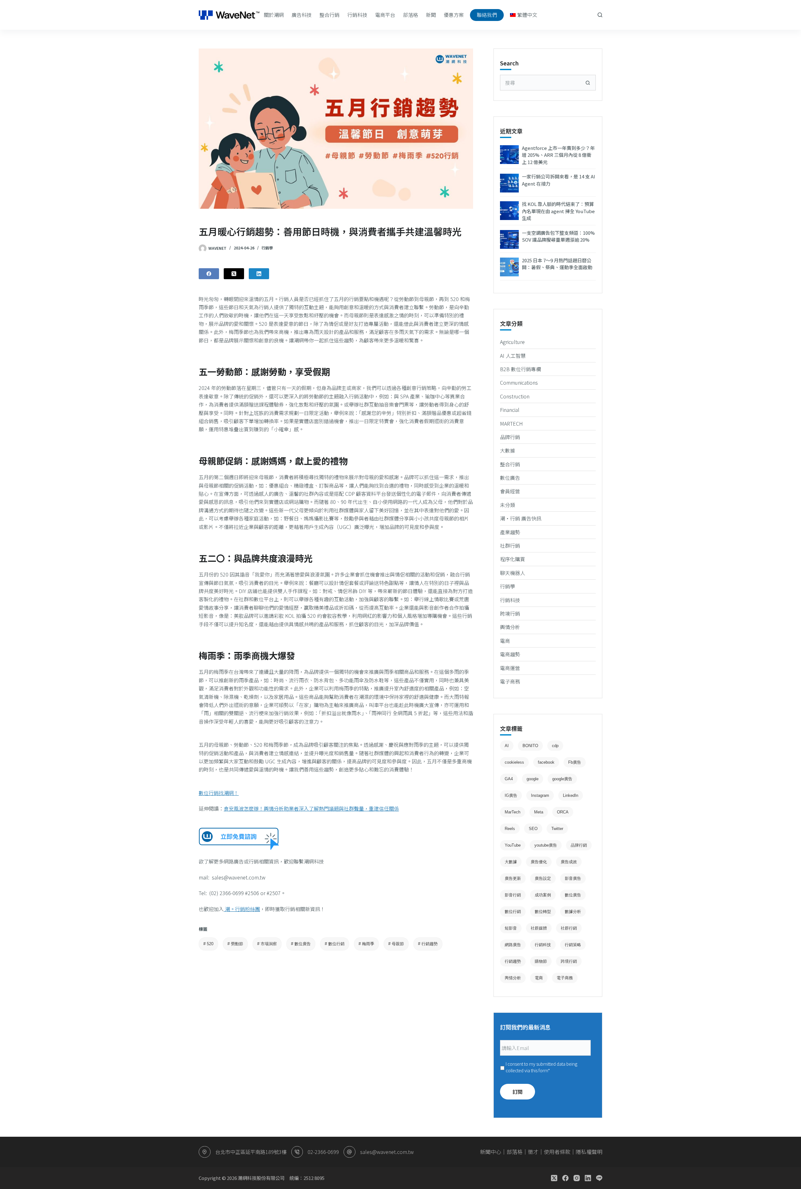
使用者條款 (557, 1152)
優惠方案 (454, 14)
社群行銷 (510, 545)
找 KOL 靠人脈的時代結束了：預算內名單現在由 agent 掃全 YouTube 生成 (558, 211)
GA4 (509, 778)
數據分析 (573, 911)
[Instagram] (577, 1178)
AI (507, 745)
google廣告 (562, 778)
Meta (538, 812)
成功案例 (543, 895)
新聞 (431, 14)
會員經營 (510, 491)
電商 (505, 640)
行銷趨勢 (428, 943)
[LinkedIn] (259, 273)
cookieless (514, 762)
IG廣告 (511, 795)
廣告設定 (543, 878)
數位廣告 (301, 943)
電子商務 (510, 681)
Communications (519, 382)
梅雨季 (366, 943)
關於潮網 (274, 14)
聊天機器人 (512, 573)
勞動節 (235, 943)
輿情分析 (510, 627)
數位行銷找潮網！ (219, 793)
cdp (555, 745)
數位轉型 (543, 911)
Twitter (557, 828)
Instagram (540, 795)
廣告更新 (513, 878)
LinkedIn (570, 795)
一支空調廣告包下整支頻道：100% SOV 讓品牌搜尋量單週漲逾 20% (558, 236)
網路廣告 (513, 944)
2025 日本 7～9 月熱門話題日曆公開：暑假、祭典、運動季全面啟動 (557, 264)
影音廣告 (573, 878)
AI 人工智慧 (513, 355)
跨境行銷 (510, 613)
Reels (510, 828)
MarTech (512, 812)
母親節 (396, 943)
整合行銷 (329, 14)
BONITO (530, 745)
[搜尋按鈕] (588, 82)
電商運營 (510, 668)
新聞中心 (490, 1152)
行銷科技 (357, 14)
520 (208, 943)
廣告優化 (539, 861)
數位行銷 (334, 943)
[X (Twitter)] (234, 273)
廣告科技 (302, 14)
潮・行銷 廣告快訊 (520, 518)
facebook (546, 762)
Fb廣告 (574, 762)
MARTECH (511, 423)
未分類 (507, 505)
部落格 (410, 14)
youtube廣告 (545, 845)
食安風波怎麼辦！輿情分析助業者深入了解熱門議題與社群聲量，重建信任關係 (311, 808)
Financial (509, 409)
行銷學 (267, 247)
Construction (514, 396)
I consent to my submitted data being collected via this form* (541, 1067)
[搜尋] (600, 15)
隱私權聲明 (589, 1152)
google (532, 778)
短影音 (511, 928)
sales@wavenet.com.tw (387, 1152)
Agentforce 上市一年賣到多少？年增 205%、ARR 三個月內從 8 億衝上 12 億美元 (558, 155)
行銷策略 (573, 944)
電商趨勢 (510, 654)
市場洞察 (267, 943)
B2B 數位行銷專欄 (520, 369)
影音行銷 (513, 895)
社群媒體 (539, 928)
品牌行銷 (510, 437)
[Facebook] (209, 273)
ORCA (563, 812)
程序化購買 (512, 559)
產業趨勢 (510, 532)
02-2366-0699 (323, 1152)
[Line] (599, 1178)
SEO (533, 828)
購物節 (541, 961)
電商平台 (385, 14)
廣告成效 (569, 861)
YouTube (513, 845)
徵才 (533, 1152)
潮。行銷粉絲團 (242, 909)
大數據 (507, 450)
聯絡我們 (487, 14)
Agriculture (512, 342)
